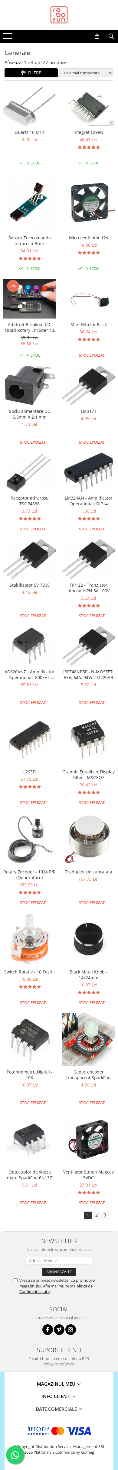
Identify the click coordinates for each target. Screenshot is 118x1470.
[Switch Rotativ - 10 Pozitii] (29, 939)
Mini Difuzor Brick (88, 324)
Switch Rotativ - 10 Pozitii (29, 972)
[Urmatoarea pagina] (105, 1215)
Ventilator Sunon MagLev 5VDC (88, 1174)
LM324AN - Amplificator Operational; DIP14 (89, 501)
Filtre (33, 73)
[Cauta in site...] (111, 36)
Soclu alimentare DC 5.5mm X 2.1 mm (29, 414)
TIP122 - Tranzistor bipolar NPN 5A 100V (88, 588)
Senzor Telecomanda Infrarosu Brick (29, 240)
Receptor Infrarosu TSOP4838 (30, 501)
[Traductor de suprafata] (88, 839)
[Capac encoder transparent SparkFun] (88, 1039)
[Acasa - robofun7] (59, 15)
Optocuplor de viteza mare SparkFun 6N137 (29, 1174)
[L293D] (29, 739)
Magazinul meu (57, 1384)
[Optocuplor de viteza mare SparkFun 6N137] (29, 1139)
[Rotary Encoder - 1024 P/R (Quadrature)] (29, 839)
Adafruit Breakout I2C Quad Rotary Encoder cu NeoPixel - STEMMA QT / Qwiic (29, 327)
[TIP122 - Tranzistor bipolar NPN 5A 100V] (88, 559)
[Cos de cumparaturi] (96, 36)
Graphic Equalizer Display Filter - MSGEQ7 (88, 774)
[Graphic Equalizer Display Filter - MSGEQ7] (88, 739)
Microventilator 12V (88, 238)
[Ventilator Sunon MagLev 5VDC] (88, 1139)
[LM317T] (88, 385)
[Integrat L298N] (88, 106)
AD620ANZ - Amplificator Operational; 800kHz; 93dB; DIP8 (29, 674)
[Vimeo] (59, 1329)
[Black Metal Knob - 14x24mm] (88, 939)
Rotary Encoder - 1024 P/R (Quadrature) (29, 874)
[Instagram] (70, 1329)
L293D (29, 772)
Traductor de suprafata (88, 872)
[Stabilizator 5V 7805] (29, 559)
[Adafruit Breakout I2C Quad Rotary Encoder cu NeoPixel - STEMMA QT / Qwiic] (29, 299)
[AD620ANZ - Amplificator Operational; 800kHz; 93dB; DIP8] (29, 646)
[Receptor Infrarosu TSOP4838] (29, 472)
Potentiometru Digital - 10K (30, 1074)
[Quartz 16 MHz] (29, 106)
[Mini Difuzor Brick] (88, 299)
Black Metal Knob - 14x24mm (88, 974)
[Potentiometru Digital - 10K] (29, 1039)
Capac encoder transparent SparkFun (88, 1074)
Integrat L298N (88, 132)
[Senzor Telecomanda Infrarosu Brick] (29, 202)
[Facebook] (47, 1329)
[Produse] (8, 37)
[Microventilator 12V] (88, 202)
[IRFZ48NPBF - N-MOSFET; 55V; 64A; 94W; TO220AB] (88, 646)
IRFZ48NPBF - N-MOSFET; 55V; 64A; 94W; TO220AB (88, 674)
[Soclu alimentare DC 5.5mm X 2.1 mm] (29, 385)
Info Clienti (56, 1396)
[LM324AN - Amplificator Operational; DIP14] (88, 472)
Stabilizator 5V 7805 (30, 585)
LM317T (89, 411)
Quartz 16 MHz (30, 132)
